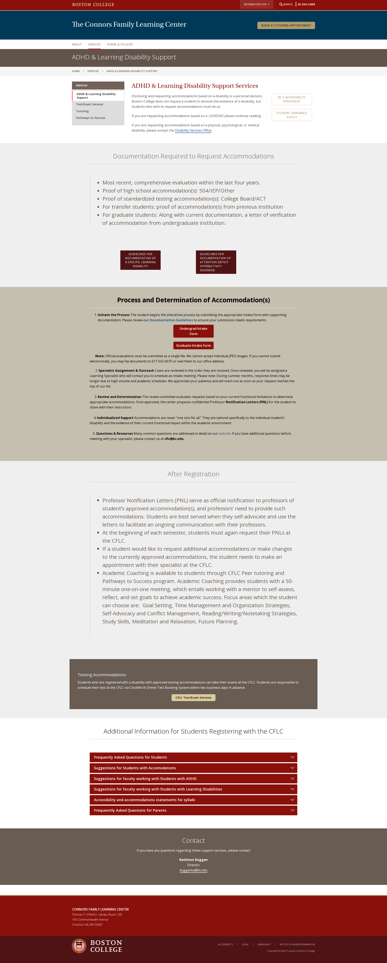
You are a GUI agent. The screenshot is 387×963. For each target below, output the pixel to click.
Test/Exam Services (89, 104)
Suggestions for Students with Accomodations (135, 768)
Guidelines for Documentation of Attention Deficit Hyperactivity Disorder (215, 262)
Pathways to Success (90, 118)
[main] (193, 485)
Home (76, 71)
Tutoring (82, 111)
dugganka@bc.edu (193, 870)
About (77, 44)
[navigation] (189, 44)
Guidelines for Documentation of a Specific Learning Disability (140, 260)
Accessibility (225, 944)
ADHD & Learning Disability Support (96, 95)
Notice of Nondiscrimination (297, 944)
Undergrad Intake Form (193, 331)
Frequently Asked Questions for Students (130, 757)
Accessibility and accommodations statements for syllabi (144, 800)
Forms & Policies (120, 44)
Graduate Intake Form (193, 345)
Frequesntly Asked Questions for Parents (130, 810)
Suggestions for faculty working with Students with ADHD (145, 778)
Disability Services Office (193, 130)
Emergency (264, 944)
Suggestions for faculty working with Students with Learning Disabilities (158, 789)
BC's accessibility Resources (292, 99)
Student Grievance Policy (292, 115)
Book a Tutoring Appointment (286, 25)
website (224, 433)
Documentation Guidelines (171, 320)
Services (94, 44)
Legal (245, 944)
